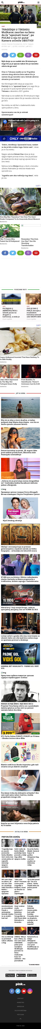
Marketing (20, 1002)
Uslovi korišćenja (20, 1010)
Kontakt (21, 998)
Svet (3, 26)
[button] (2, 303)
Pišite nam (20, 1014)
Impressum (20, 1006)
